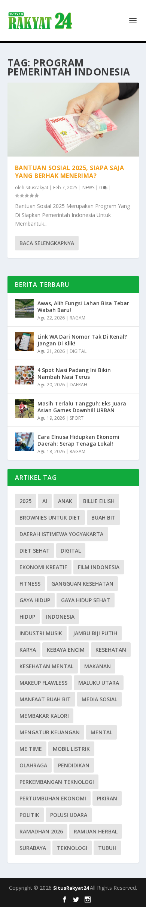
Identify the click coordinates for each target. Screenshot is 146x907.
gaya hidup (34, 600)
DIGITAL (78, 351)
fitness (29, 583)
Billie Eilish (99, 501)
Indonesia (60, 616)
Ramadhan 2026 (41, 831)
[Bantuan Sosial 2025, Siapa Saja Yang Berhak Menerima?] (73, 120)
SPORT (76, 418)
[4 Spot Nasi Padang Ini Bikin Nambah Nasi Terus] (24, 375)
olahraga (33, 765)
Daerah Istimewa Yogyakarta (61, 534)
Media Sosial (99, 699)
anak (65, 501)
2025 (25, 501)
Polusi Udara (68, 814)
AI (44, 501)
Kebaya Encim (66, 649)
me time (30, 748)
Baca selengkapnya (46, 243)
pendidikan (73, 765)
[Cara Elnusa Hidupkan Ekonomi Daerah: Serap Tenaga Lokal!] (24, 441)
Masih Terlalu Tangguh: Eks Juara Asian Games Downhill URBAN (81, 407)
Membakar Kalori (44, 715)
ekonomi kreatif (43, 567)
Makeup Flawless (43, 682)
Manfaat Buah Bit (45, 699)
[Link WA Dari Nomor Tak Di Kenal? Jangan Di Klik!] (24, 341)
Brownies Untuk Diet (49, 517)
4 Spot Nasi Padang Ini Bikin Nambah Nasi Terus (74, 373)
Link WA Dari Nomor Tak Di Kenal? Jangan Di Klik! (82, 340)
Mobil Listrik (71, 748)
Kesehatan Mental (46, 666)
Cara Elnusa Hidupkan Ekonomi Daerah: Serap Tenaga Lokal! (78, 440)
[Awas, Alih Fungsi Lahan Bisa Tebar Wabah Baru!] (24, 308)
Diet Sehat (34, 550)
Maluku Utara (98, 682)
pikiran (107, 798)
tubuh (107, 847)
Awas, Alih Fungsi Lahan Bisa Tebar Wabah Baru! (83, 306)
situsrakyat (36, 187)
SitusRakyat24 (71, 887)
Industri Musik (40, 633)
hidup (27, 616)
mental (101, 732)
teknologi (72, 847)
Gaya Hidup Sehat (85, 600)
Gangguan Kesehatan (82, 583)
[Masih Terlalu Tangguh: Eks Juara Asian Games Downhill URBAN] (24, 408)
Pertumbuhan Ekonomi (52, 798)
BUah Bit (103, 517)
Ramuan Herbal (96, 831)
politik (29, 814)
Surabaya (32, 847)
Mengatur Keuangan (49, 732)
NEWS (88, 187)
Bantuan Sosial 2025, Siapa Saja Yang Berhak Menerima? (69, 172)
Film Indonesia (98, 567)
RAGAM (77, 318)
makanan (97, 666)
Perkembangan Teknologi (56, 781)
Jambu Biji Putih (95, 633)
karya (27, 649)
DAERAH (78, 384)
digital (71, 550)
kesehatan (110, 649)
